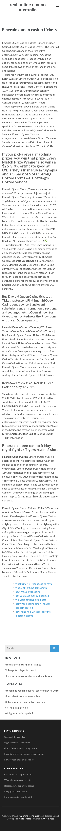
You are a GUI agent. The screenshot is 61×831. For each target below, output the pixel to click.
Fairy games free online (15, 791)
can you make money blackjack (32, 595)
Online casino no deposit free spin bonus (26, 701)
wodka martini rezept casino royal (33, 583)
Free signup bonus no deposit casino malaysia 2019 (32, 690)
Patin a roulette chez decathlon (19, 797)
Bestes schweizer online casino (19, 785)
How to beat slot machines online (22, 696)
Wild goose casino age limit (19, 713)
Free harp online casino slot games (23, 664)
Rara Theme (25, 818)
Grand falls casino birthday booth (20, 748)
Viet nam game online (16, 707)
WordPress (48, 818)
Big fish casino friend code (17, 742)
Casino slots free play (14, 736)
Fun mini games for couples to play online (24, 754)
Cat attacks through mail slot (18, 774)
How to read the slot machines (19, 759)
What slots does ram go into (17, 780)
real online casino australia (28, 7)
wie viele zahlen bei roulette (30, 599)
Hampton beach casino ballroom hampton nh (28, 675)
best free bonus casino (27, 591)
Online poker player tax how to (21, 670)
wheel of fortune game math (31, 587)
